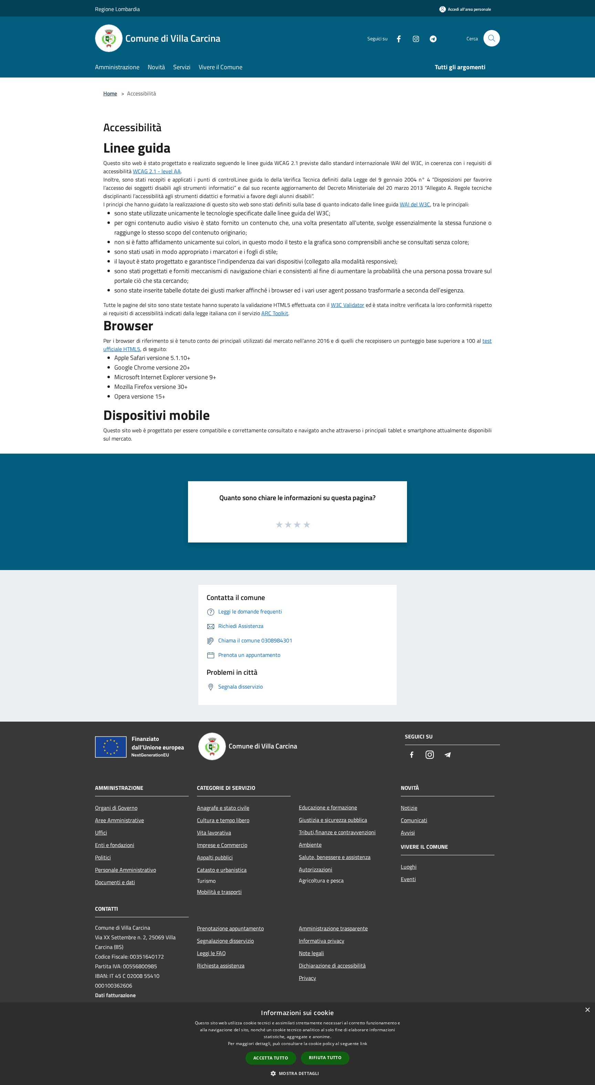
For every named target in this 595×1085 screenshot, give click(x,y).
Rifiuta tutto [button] (325, 1058)
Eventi (408, 879)
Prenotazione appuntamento (230, 928)
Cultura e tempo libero (223, 820)
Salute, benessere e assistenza (334, 857)
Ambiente (310, 844)
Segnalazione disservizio (225, 941)
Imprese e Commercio (222, 845)
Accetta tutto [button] (270, 1058)
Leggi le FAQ (211, 953)
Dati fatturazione (115, 995)
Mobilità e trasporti (219, 892)
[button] (297, 1073)
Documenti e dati (115, 882)
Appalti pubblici (215, 857)
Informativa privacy (321, 941)
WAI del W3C (415, 204)
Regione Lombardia (117, 9)
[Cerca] (491, 38)
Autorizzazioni (315, 869)
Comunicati (414, 820)
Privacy (307, 978)
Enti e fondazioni (114, 845)
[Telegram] (430, 38)
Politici (103, 857)
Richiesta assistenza (220, 965)
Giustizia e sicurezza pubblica (333, 820)
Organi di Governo (116, 808)
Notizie (409, 808)
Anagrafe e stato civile (223, 808)
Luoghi (409, 866)
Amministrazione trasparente (333, 928)
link (363, 1043)
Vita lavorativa (214, 832)
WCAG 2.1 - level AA (157, 171)
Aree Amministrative (119, 820)
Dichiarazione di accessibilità (332, 965)
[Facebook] (396, 38)
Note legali (311, 953)
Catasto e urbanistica (222, 870)
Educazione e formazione (328, 807)
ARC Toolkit (274, 313)
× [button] (587, 1010)
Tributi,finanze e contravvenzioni (337, 832)
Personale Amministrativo (125, 870)
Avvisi (408, 832)
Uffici (101, 832)
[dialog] (297, 1044)
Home (110, 93)
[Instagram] (413, 38)
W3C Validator (347, 305)
